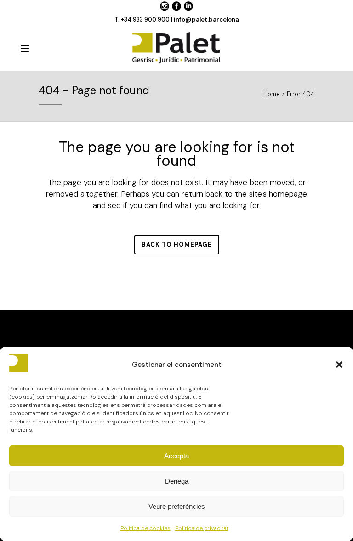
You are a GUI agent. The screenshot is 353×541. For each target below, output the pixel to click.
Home (271, 94)
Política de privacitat (201, 528)
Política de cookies (145, 528)
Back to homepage (177, 244)
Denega (176, 481)
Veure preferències (176, 506)
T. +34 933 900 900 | (144, 19)
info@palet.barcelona (206, 19)
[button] (339, 364)
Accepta (176, 456)
